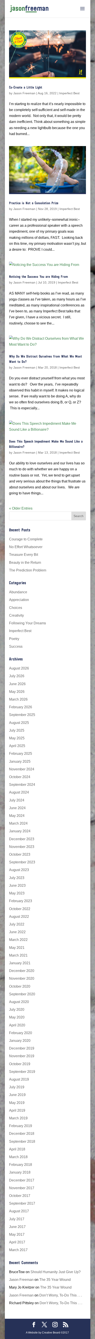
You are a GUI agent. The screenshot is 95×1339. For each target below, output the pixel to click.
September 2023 (22, 862)
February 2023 (20, 901)
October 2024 (19, 777)
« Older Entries (20, 508)
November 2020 (21, 978)
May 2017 (17, 1234)
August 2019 (19, 1079)
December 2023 (21, 839)
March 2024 (18, 823)
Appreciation (19, 600)
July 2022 (16, 924)
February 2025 (20, 753)
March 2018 (18, 1157)
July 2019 (16, 1087)
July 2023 (16, 878)
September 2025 (22, 715)
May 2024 (17, 816)
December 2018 (21, 1133)
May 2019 (17, 1103)
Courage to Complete (26, 539)
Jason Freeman (24, 93)
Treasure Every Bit (23, 554)
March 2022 (18, 940)
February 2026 (20, 707)
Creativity (16, 615)
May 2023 (17, 893)
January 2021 (19, 963)
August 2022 (19, 916)
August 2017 (19, 1211)
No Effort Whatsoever (25, 547)
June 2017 (17, 1227)
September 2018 (22, 1141)
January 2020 (19, 1040)
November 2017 (21, 1188)
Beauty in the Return (25, 562)
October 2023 (19, 854)
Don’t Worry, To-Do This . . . (60, 1295)
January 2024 (19, 831)
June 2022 (17, 932)
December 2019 (21, 1048)
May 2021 (17, 948)
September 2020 (22, 994)
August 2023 (19, 870)
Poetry (14, 639)
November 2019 (21, 1056)
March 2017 (18, 1250)
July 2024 (16, 800)
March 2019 (18, 1118)
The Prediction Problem (27, 570)
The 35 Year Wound (55, 1280)
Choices (15, 608)
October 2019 (19, 1064)
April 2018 (17, 1149)
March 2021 (18, 955)
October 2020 (19, 986)
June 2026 (17, 684)
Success (16, 646)
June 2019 (17, 1095)
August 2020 (19, 1002)
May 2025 (17, 738)
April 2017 (17, 1242)
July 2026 (16, 676)
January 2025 (19, 761)
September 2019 (22, 1072)
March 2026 (18, 699)
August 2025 (19, 723)
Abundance (18, 592)
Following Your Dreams (27, 623)
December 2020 (21, 971)
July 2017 (16, 1219)
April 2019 (17, 1110)
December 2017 (21, 1180)
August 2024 (19, 792)
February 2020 (20, 1033)
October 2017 (19, 1196)
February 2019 (20, 1126)
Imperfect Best (69, 93)
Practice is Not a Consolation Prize (33, 203)
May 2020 (17, 1017)
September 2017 (22, 1203)
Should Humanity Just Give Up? (55, 1272)
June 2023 (17, 885)
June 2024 (17, 808)
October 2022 (19, 909)
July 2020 (16, 1009)
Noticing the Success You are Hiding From (38, 277)
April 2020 (17, 1025)
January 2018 (19, 1172)
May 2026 (17, 692)
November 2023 (21, 847)
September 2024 (22, 784)
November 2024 (21, 769)
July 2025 (16, 730)
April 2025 (17, 746)
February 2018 (20, 1165)
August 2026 (19, 668)
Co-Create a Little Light (25, 87)
